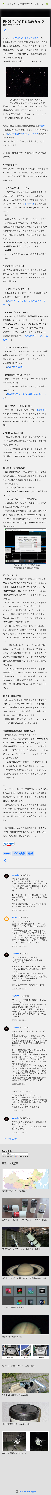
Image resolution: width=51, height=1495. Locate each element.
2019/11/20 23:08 (19, 946)
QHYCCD (17, 367)
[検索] (47, 4)
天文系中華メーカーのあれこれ (15, 1191)
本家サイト (41, 410)
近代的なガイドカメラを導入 (25, 38)
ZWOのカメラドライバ (17, 301)
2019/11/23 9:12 (19, 1084)
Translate (23, 1156)
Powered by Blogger (27, 1492)
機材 (30, 853)
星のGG (15, 917)
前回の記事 (30, 203)
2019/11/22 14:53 (19, 1020)
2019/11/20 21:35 (19, 910)
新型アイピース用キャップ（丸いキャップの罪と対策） (25, 1220)
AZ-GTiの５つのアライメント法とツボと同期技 (21, 1249)
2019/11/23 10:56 (19, 1111)
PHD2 (7, 853)
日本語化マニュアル (29, 133)
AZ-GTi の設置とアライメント (14, 1453)
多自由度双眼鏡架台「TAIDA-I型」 (16, 1395)
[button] (4, 30)
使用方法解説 (13, 133)
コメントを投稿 (10, 1139)
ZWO (9, 367)
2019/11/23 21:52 (19, 1133)
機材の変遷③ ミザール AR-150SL (16, 1424)
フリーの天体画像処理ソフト (14, 1307)
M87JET (15, 996)
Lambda (15, 875)
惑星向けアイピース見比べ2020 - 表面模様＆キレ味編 (24, 1278)
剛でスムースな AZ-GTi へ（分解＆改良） (19, 1366)
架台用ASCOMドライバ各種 (19, 394)
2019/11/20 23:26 (19, 989)
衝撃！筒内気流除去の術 (12, 1337)
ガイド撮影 (19, 853)
